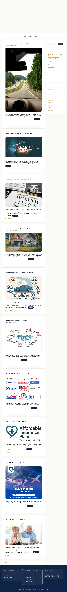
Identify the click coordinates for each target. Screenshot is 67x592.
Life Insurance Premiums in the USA (15, 519)
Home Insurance (51, 105)
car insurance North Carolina (11, 123)
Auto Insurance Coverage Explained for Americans (19, 272)
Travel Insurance (9, 509)
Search (49, 41)
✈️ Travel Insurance (28, 583)
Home (25, 36)
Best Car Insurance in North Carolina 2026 (16, 44)
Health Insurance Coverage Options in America (18, 179)
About (36, 36)
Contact (41, 36)
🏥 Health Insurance (28, 575)
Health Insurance (9, 218)
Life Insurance (9, 555)
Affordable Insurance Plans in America (15, 421)
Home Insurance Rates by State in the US (16, 228)
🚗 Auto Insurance (27, 573)
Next (9, 562)
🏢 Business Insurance (28, 581)
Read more (37, 119)
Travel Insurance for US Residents (14, 462)
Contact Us (12, 579)
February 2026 (51, 90)
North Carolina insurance (36, 123)
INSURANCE (8, 411)
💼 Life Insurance (27, 579)
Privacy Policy (6, 579)
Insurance (30, 36)
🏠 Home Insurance (28, 577)
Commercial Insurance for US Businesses (16, 320)
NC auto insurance (28, 123)
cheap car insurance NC (21, 123)
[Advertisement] (19, 2)
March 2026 (50, 89)
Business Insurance (10, 363)
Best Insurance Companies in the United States (18, 373)
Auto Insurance (9, 310)
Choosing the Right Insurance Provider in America (18, 133)
